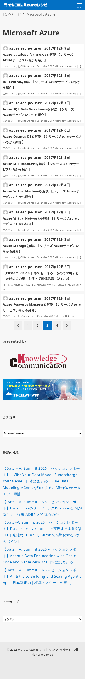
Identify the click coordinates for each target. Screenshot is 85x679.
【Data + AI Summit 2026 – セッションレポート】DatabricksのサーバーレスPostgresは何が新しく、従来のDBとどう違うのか (42, 508)
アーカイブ (11, 602)
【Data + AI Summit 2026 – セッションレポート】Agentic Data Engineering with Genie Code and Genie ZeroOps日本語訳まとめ (41, 556)
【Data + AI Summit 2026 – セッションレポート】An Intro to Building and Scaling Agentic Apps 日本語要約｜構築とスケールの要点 (42, 576)
